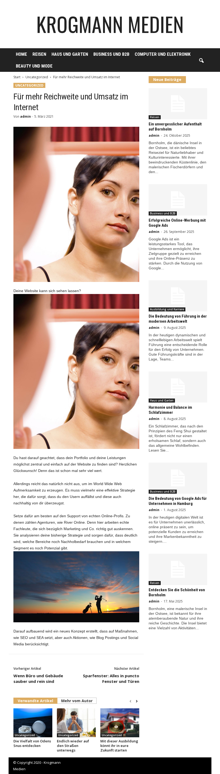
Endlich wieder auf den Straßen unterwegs (73, 746)
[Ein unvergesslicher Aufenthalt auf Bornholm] (178, 103)
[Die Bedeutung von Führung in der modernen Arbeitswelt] (178, 295)
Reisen (39, 54)
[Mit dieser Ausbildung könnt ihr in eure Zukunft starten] (119, 722)
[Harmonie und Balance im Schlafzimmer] (178, 387)
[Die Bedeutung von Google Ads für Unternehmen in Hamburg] (178, 478)
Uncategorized (36, 77)
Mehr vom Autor (77, 700)
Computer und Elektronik (162, 54)
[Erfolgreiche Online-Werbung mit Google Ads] (178, 199)
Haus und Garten (70, 54)
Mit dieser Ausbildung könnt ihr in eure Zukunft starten (119, 746)
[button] (201, 61)
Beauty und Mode (34, 66)
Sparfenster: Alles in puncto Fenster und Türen (111, 678)
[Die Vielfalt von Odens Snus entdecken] (32, 722)
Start (16, 77)
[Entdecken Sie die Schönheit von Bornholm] (178, 569)
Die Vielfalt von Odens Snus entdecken (32, 743)
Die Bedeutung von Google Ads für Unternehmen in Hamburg (178, 501)
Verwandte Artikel (35, 700)
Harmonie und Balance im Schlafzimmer (170, 410)
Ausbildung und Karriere (167, 309)
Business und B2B (111, 54)
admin (25, 116)
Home (21, 54)
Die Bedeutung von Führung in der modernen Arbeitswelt (178, 319)
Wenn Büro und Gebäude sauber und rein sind (38, 678)
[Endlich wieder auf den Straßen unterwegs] (76, 722)
